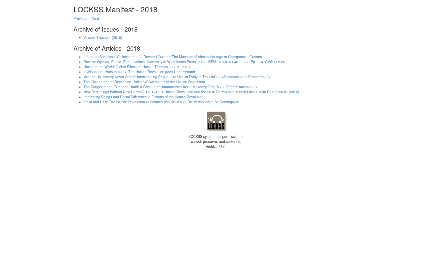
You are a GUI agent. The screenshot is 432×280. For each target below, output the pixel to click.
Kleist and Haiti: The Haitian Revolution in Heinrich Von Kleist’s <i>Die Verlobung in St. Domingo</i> (162, 101)
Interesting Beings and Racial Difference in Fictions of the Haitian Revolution (144, 96)
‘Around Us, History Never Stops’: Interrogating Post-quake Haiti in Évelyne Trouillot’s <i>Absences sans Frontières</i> (177, 76)
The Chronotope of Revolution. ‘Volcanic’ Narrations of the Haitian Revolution (144, 81)
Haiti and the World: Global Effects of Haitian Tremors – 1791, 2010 (137, 66)
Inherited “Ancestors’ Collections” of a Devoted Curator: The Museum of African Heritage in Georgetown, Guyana (173, 56)
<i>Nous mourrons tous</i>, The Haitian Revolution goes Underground (139, 71)
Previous (80, 18)
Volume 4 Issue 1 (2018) (103, 37)
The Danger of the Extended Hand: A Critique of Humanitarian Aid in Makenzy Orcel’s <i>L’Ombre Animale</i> (170, 86)
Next (95, 18)
